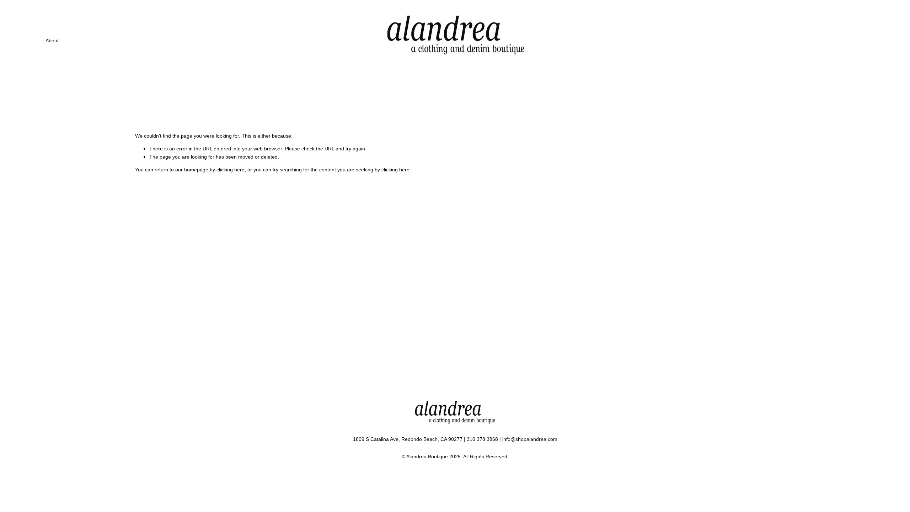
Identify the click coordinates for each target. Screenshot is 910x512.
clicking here (230, 169)
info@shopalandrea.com (529, 439)
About (52, 40)
